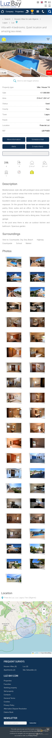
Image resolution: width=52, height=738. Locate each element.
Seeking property (10, 688)
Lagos (4, 23)
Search (7, 19)
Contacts (7, 695)
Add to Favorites (25, 153)
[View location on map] (16, 22)
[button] (44, 609)
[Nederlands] (49, 5)
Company (9, 12)
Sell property (8, 691)
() (32, 13)
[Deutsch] (45, 2)
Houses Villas (10, 666)
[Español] (45, 5)
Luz (12, 23)
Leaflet (36, 653)
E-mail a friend (37, 146)
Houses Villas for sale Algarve (26, 19)
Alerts (14, 146)
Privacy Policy (9, 705)
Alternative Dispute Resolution (15, 709)
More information (14, 139)
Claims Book (8, 712)
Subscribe (33, 723)
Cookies (7, 702)
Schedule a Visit (38, 139)
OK (48, 729)
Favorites (7, 684)
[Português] (38, 2)
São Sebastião (30, 670)
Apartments (9, 670)
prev (3, 56)
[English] (42, 2)
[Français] (49, 2)
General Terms (9, 698)
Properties (19, 12)
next (48, 56)
